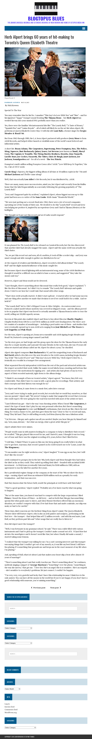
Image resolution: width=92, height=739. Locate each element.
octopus (16, 102)
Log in (7, 704)
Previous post (39, 587)
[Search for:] (43, 608)
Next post (54, 587)
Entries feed (9, 707)
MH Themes (31, 737)
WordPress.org (11, 712)
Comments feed (11, 709)
